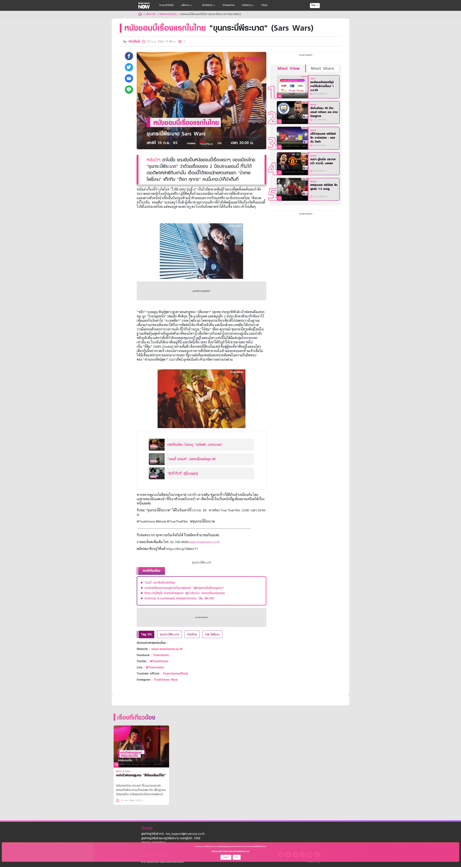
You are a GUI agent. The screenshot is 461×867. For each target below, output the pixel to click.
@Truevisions (155, 667)
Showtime (228, 5)
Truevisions (161, 655)
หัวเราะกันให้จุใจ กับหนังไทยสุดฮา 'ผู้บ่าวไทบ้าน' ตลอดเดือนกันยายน (184, 593)
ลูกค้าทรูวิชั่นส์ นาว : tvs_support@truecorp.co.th (173, 834)
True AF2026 (166, 5)
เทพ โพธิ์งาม (212, 634)
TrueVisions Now (166, 679)
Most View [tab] (289, 68)
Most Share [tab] (322, 68)
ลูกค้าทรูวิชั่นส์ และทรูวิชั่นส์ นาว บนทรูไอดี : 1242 (170, 838)
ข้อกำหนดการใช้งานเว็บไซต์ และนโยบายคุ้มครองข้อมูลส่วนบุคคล (230, 851)
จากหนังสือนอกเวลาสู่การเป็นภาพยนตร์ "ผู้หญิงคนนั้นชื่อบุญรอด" (184, 588)
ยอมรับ (226, 857)
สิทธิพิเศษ (207, 5)
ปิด (237, 857)
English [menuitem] (312, 18)
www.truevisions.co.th (204, 542)
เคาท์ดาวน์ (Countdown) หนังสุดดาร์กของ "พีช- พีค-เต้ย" (179, 598)
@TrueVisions (159, 661)
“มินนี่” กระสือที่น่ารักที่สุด (159, 582)
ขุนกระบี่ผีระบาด (169, 634)
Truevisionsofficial (175, 673)
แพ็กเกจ (185, 5)
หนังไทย (192, 634)
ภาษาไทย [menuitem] (311, 13)
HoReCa (246, 5)
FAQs (264, 5)
